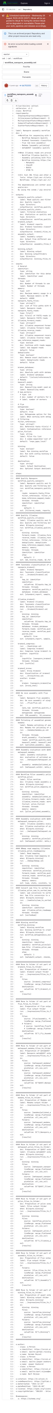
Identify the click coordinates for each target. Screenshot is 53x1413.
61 (12, 254)
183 (11, 555)
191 (11, 575)
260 (11, 745)
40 (12, 202)
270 (11, 769)
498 (11, 1332)
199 (11, 594)
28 (12, 172)
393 (11, 1073)
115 (11, 387)
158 (11, 493)
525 (11, 1399)
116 (11, 390)
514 (11, 1371)
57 (12, 244)
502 (11, 1342)
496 (11, 1327)
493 (11, 1320)
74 (12, 286)
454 (11, 1223)
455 (11, 1226)
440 (11, 1189)
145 (11, 461)
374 (11, 1026)
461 (11, 1241)
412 (11, 1120)
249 (11, 718)
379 (11, 1038)
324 (11, 903)
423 (11, 1147)
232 (11, 676)
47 (12, 219)
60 (12, 251)
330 (11, 917)
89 (12, 323)
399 (11, 1088)
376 (11, 1031)
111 (11, 377)
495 (11, 1325)
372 (11, 1021)
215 (11, 634)
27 (12, 170)
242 (11, 700)
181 (11, 550)
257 (11, 737)
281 (11, 797)
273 (11, 777)
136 (11, 439)
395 (11, 1078)
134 (11, 434)
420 (11, 1140)
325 (11, 905)
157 (11, 491)
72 (12, 281)
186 (11, 562)
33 (12, 185)
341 (11, 945)
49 (12, 224)
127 (11, 417)
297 (11, 836)
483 (11, 1295)
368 (11, 1011)
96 (12, 340)
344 (11, 952)
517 (11, 1379)
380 (11, 1041)
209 (11, 619)
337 (11, 935)
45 (12, 214)
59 (12, 249)
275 (11, 782)
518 (11, 1381)
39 (12, 200)
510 (11, 1362)
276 (11, 784)
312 (11, 873)
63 (12, 259)
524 (11, 1396)
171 (11, 525)
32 (12, 182)
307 (11, 861)
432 (11, 1169)
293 (11, 826)
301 (11, 846)
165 (11, 510)
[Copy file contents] (7, 100)
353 (11, 974)
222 (11, 651)
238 (11, 690)
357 (11, 984)
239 (11, 693)
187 (11, 565)
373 (11, 1024)
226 (11, 661)
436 (11, 1179)
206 (11, 612)
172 (11, 528)
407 (11, 1107)
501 (11, 1339)
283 (11, 802)
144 (11, 459)
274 (11, 779)
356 (11, 982)
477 (11, 1280)
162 (11, 503)
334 (11, 927)
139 (11, 446)
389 (11, 1063)
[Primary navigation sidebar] (3, 9)
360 (11, 991)
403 (11, 1098)
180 (11, 547)
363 (11, 999)
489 (11, 1310)
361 (11, 994)
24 (12, 163)
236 (11, 686)
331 (11, 920)
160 (11, 498)
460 (11, 1238)
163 (11, 505)
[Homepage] (10, 3)
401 (11, 1093)
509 (11, 1359)
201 (11, 599)
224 (11, 656)
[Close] (49, 15)
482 (11, 1292)
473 (11, 1270)
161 (11, 501)
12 (12, 133)
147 (11, 466)
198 (11, 592)
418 (11, 1135)
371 (11, 1019)
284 (11, 804)
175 (11, 535)
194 (11, 582)
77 (12, 293)
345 (11, 954)
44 (12, 212)
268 (11, 765)
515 (11, 1374)
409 (11, 1112)
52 (12, 232)
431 (11, 1167)
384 (11, 1051)
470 (11, 1263)
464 (11, 1248)
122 (11, 404)
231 (11, 673)
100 (11, 350)
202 (11, 602)
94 (12, 335)
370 (11, 1016)
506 (11, 1352)
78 (12, 296)
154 (11, 483)
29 (12, 175)
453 (11, 1221)
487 (11, 1305)
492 (11, 1317)
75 (12, 288)
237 (11, 688)
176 (11, 538)
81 (12, 303)
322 (11, 898)
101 (11, 352)
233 (11, 678)
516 (11, 1376)
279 (11, 792)
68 (12, 271)
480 (11, 1288)
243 (11, 703)
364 (11, 1001)
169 (11, 520)
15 (12, 140)
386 (11, 1056)
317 (11, 885)
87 (12, 318)
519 (11, 1384)
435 (11, 1177)
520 (11, 1386)
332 (11, 922)
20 (12, 153)
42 (12, 207)
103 (11, 357)
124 (11, 409)
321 (11, 895)
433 (11, 1172)
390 (11, 1065)
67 (12, 269)
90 (12, 325)
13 (12, 135)
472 (11, 1268)
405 (11, 1102)
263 (11, 752)
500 (11, 1337)
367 (11, 1009)
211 (11, 624)
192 (11, 577)
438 (11, 1184)
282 (11, 799)
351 (11, 969)
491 (11, 1315)
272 (11, 774)
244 (11, 705)
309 (11, 866)
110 (11, 375)
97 (12, 343)
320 (11, 893)
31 (12, 180)
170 (11, 523)
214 (11, 631)
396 (11, 1080)
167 (11, 515)
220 (11, 646)
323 (11, 900)
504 (11, 1347)
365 (11, 1004)
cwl (3, 58)
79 (12, 298)
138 (11, 444)
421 (11, 1142)
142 (11, 454)
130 (11, 424)
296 (11, 834)
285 (11, 806)
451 (11, 1216)
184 (11, 557)
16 (12, 143)
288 (11, 814)
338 (11, 937)
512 (11, 1366)
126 (11, 414)
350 (11, 967)
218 (11, 641)
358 (11, 987)
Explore (24, 3)
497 (11, 1329)
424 (11, 1149)
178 (11, 542)
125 (11, 412)
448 (11, 1209)
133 (11, 431)
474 (11, 1273)
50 (12, 227)
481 (11, 1290)
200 (11, 597)
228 (11, 666)
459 (11, 1236)
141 (11, 451)
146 (11, 464)
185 (11, 560)
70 (12, 276)
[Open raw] (12, 100)
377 (11, 1033)
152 (11, 478)
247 (11, 713)
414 (11, 1125)
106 (11, 365)
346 (11, 957)
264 (11, 755)
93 (12, 333)
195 (11, 584)
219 (11, 644)
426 (11, 1154)
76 (12, 291)
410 (11, 1115)
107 (11, 367)
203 (11, 604)
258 (11, 740)
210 (11, 621)
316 (11, 883)
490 (11, 1312)
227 (11, 663)
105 (11, 362)
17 (12, 145)
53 (12, 234)
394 (11, 1075)
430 (11, 1164)
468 (11, 1258)
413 (11, 1122)
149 (11, 471)
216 (11, 636)
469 (11, 1260)
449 (11, 1211)
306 (11, 858)
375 (11, 1028)
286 (11, 809)
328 (11, 913)
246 (11, 710)
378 (11, 1036)
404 (11, 1100)
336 (11, 932)
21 (12, 155)
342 (11, 947)
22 (12, 158)
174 (11, 533)
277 (11, 787)
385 (11, 1053)
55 (12, 239)
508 (11, 1357)
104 (11, 360)
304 (11, 853)
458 (11, 1233)
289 (11, 816)
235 (11, 683)
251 (11, 723)
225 (11, 658)
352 (11, 972)
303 (11, 851)
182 (11, 552)
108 (11, 370)
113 (11, 382)
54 (12, 237)
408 (11, 1110)
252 (11, 725)
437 (11, 1181)
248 (11, 715)
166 (11, 513)
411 (11, 1117)
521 (11, 1389)
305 (11, 856)
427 (11, 1157)
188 (11, 567)
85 (12, 313)
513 (11, 1369)
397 (11, 1083)
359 (11, 989)
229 (11, 668)
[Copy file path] (36, 95)
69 (12, 274)
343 (11, 950)
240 (11, 695)
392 (11, 1070)
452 (11, 1218)
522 (11, 1391)
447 (11, 1206)
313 (11, 876)
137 (11, 441)
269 (11, 767)
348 (11, 962)
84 (12, 311)
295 (11, 831)
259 (11, 742)
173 (11, 530)
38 (12, 197)
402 (11, 1095)
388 (11, 1061)
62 (12, 256)
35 (12, 190)
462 (11, 1243)
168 (11, 518)
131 (11, 427)
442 (11, 1194)
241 (11, 698)
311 (11, 871)
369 (11, 1014)
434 (11, 1174)
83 (12, 308)
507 (11, 1354)
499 (11, 1334)
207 (11, 614)
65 (12, 264)
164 (11, 508)
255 (11, 732)
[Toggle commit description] (36, 86)
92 (12, 330)
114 (11, 385)
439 (11, 1186)
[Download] (16, 100)
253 (11, 727)
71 (12, 278)
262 (11, 750)
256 (11, 735)
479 (11, 1285)
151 (11, 476)
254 (11, 730)
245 (11, 708)
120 (11, 399)
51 (12, 229)
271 (11, 772)
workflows (17, 58)
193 (11, 579)
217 (11, 639)
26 (12, 167)
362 (11, 996)
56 (12, 241)
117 (11, 392)
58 (12, 246)
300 (11, 843)
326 (11, 908)
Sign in (47, 3)
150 (11, 473)
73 (12, 283)
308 (11, 863)
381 (11, 1043)
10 (12, 128)
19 (12, 150)
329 (11, 915)
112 (11, 380)
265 (11, 757)
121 (11, 402)
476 (11, 1278)
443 (11, 1196)
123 (11, 407)
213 (11, 629)
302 (11, 848)
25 (12, 165)
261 (11, 747)
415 (11, 1127)
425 (11, 1152)
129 (11, 422)
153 (11, 481)
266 (11, 760)
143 (11, 456)
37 (12, 195)
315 (11, 880)
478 (11, 1283)
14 (12, 138)
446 (11, 1204)
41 (12, 204)
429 (11, 1162)
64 (12, 261)
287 (11, 811)
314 (11, 878)
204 (11, 607)
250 (11, 720)
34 (12, 187)
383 (11, 1048)
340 (11, 942)
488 (11, 1307)
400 (11, 1090)
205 (11, 609)
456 (11, 1228)
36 (12, 192)
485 (11, 1300)
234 (11, 681)
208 (11, 616)
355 (11, 979)
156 (11, 488)
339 (11, 940)
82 (12, 306)
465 (11, 1251)
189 (11, 570)
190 (11, 572)
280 (11, 794)
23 (12, 160)
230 (11, 671)
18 (12, 148)
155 (11, 486)
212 (11, 626)
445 (11, 1201)
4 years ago (13, 85)
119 (11, 397)
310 (11, 868)
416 (11, 1130)
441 (11, 1191)
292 (11, 824)
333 (11, 925)
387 (11, 1058)
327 (11, 910)
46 (12, 217)
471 (11, 1265)
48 (12, 222)
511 (11, 1364)
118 (11, 394)
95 (12, 338)
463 (11, 1246)
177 (11, 540)
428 (11, 1159)
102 (11, 355)
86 (12, 315)
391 (11, 1068)
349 (11, 964)
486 (11, 1302)
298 (11, 839)
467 (11, 1255)
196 (11, 587)
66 (12, 266)
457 (11, 1231)
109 (11, 372)
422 (11, 1144)
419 (11, 1137)
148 (11, 468)
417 (11, 1132)
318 (11, 888)
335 (11, 930)
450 (11, 1214)
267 (11, 762)
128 (11, 419)
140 (11, 449)
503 (11, 1344)
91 (12, 328)
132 (11, 429)
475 (11, 1275)
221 (11, 649)
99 (12, 348)
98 (12, 345)
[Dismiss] (47, 44)
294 (11, 829)
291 (11, 821)
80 (12, 301)
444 (11, 1199)
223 (11, 653)
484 (11, 1297)
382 (11, 1046)
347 (11, 959)
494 (11, 1322)
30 (12, 177)
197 (11, 589)
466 (11, 1253)
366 (11, 1006)
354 (11, 977)
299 (11, 841)
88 (12, 320)
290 (11, 819)
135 (11, 436)
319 (11, 890)
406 (11, 1105)
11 (12, 130)
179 (11, 545)
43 (12, 209)
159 (11, 496)
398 (11, 1085)
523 (11, 1394)
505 (11, 1349)
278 (11, 789)
